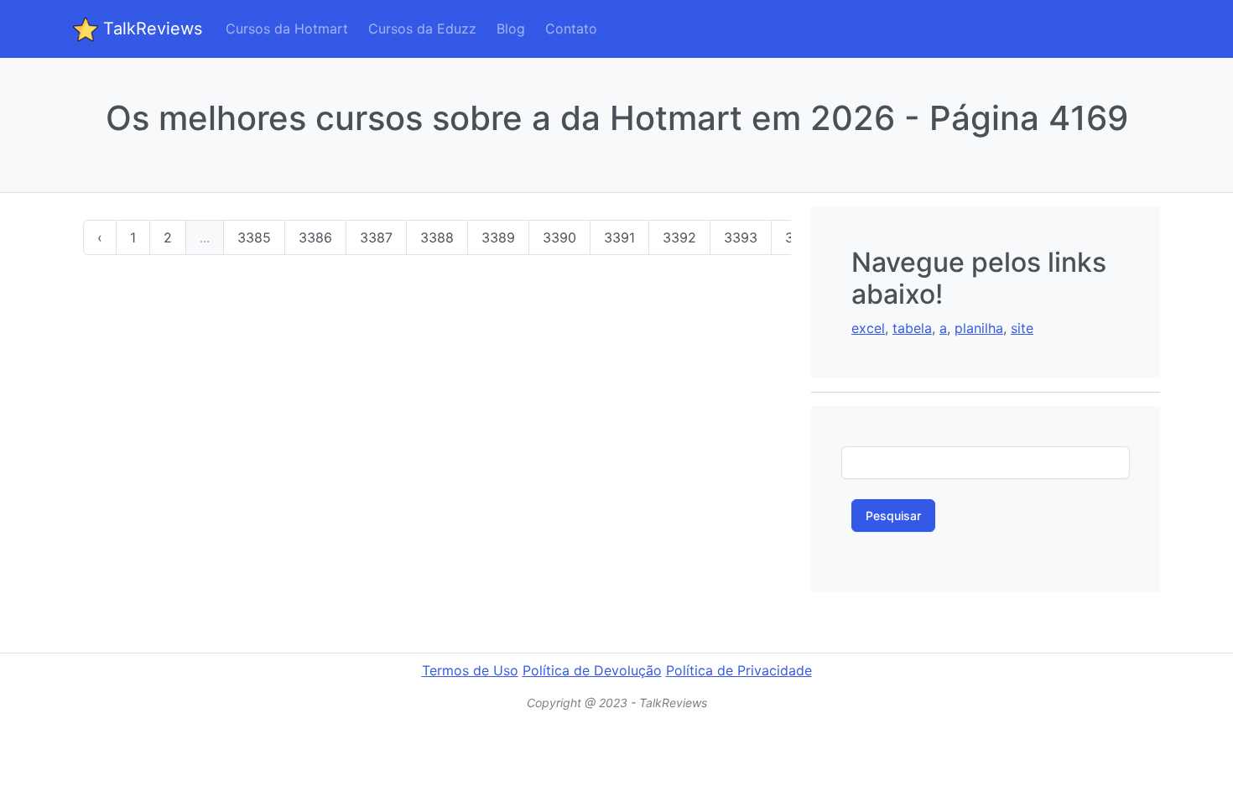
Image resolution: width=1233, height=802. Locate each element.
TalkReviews (150, 28)
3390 (559, 237)
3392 (679, 237)
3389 (498, 237)
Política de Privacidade (739, 670)
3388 (437, 237)
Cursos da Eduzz (422, 28)
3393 (740, 237)
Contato (571, 28)
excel (868, 328)
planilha (979, 328)
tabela (912, 328)
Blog (511, 28)
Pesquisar (893, 515)
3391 (619, 237)
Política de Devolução (592, 670)
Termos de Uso (470, 670)
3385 (254, 237)
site (1022, 328)
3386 (315, 237)
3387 (376, 237)
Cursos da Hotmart (287, 28)
